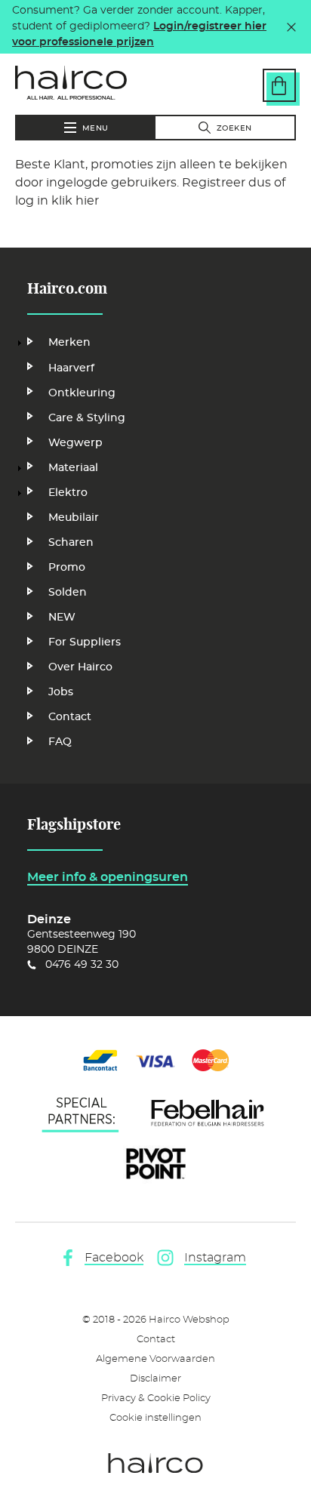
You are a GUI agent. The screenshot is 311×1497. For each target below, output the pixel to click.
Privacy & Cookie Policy (156, 1398)
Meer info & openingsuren (107, 877)
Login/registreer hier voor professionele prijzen (139, 34)
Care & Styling (86, 418)
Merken (69, 342)
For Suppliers (84, 642)
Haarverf (71, 368)
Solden (67, 592)
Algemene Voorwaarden (155, 1359)
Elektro (68, 493)
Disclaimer (155, 1379)
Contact (69, 717)
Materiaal (73, 468)
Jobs (60, 692)
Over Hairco (80, 667)
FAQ (60, 742)
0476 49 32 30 (82, 964)
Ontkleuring (81, 393)
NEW (61, 617)
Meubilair (73, 518)
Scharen (71, 543)
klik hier (75, 201)
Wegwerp (75, 443)
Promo (66, 567)
